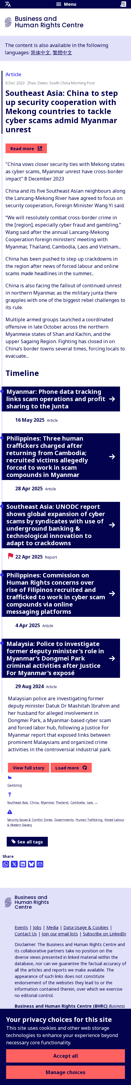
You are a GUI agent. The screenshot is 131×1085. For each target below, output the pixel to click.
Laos (90, 802)
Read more (22, 148)
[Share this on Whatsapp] (5, 864)
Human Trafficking (89, 820)
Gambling (14, 785)
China (34, 802)
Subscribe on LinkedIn (104, 934)
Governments (63, 820)
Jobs (37, 927)
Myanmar (47, 802)
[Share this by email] (40, 864)
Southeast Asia (17, 802)
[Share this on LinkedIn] (22, 864)
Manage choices (65, 1072)
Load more (67, 768)
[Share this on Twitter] (14, 864)
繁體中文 (62, 52)
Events (21, 927)
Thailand (62, 802)
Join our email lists (60, 934)
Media (52, 927)
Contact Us (26, 934)
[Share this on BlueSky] (31, 864)
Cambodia (77, 802)
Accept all (65, 1056)
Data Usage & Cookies (85, 927)
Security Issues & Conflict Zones (29, 820)
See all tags (30, 842)
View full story (28, 768)
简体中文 (40, 52)
